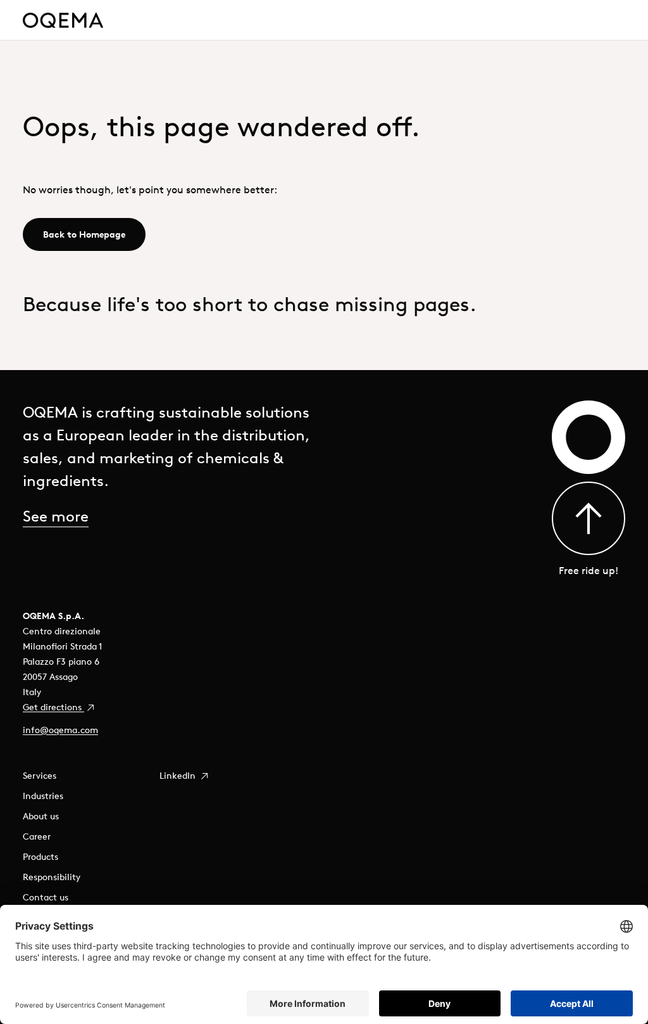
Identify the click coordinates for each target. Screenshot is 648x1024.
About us (41, 816)
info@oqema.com (60, 730)
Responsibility (51, 877)
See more (56, 515)
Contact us (45, 897)
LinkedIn (178, 775)
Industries (43, 796)
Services (39, 775)
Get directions (53, 707)
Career (37, 836)
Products (40, 856)
